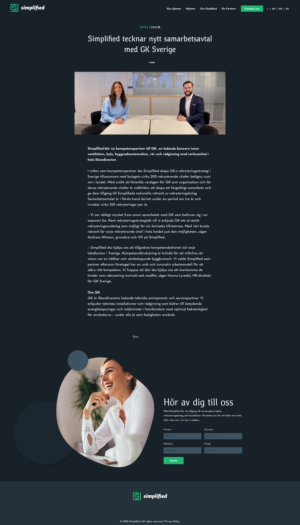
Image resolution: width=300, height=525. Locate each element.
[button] (252, 8)
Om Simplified (208, 8)
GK (90, 297)
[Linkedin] (144, 511)
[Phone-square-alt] (156, 511)
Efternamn (208, 430)
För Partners (229, 8)
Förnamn (167, 430)
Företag (207, 444)
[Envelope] (150, 511)
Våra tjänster (174, 8)
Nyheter (190, 8)
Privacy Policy (171, 521)
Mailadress (168, 444)
